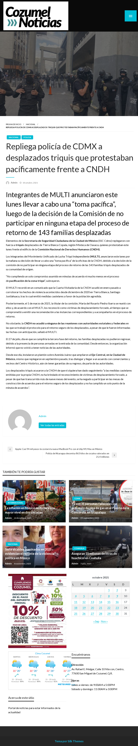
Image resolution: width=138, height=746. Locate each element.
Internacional (15, 503)
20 (92, 607)
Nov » (104, 621)
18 (75, 607)
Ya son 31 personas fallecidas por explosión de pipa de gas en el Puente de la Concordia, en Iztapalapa (100, 508)
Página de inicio (13, 124)
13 (92, 601)
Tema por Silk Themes (69, 741)
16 (117, 601)
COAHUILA (79, 548)
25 (75, 613)
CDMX (77, 498)
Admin (14, 182)
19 (83, 607)
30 (117, 613)
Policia (27, 137)
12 (83, 601)
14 (100, 601)
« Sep (96, 621)
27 (92, 613)
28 (100, 613)
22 (108, 607)
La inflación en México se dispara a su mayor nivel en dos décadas (30, 510)
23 (117, 607)
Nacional (30, 124)
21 (100, 607)
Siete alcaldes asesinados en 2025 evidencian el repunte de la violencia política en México (29, 554)
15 (108, 601)
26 (83, 613)
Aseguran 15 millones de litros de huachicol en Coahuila (94, 556)
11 (75, 601)
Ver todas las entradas (52, 425)
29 (108, 613)
